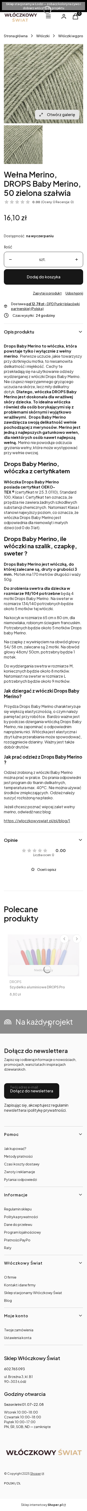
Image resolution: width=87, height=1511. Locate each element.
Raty (8, 1247)
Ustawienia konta (17, 1337)
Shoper (35, 1473)
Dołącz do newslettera (31, 1090)
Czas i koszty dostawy (22, 1164)
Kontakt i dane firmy (20, 1285)
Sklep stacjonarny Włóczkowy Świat (33, 1292)
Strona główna (16, 36)
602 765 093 (14, 1369)
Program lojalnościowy (22, 1232)
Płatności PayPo (17, 1240)
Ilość (8, 246)
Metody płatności (18, 1156)
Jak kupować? (15, 1148)
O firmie (10, 1277)
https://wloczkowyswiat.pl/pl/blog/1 (37, 820)
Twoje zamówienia (18, 1330)
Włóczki (43, 36)
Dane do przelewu (18, 1224)
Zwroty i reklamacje (19, 1172)
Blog (8, 1300)
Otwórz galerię (61, 114)
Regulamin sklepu (18, 1209)
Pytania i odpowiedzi (20, 1179)
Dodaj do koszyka (43, 276)
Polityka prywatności (21, 1217)
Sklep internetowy (42, 1505)
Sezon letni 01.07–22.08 (24, 1404)
